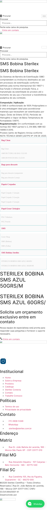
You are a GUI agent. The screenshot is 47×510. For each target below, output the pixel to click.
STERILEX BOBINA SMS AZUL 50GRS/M (17, 266)
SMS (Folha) (6, 246)
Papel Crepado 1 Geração (10, 193)
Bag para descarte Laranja (10, 178)
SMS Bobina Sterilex (10, 253)
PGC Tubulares (6, 217)
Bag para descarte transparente (12, 173)
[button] (23, 15)
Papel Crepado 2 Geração (10, 202)
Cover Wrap (5, 237)
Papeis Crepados (8, 184)
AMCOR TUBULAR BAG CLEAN (14, 153)
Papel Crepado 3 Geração (10, 197)
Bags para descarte (9, 164)
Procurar (4, 19)
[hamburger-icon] (44, 16)
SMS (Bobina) (6, 241)
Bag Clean (5, 140)
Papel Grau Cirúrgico (10, 209)
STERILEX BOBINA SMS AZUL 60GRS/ (16, 261)
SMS (3, 228)
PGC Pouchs (5, 222)
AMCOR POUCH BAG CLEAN (13, 158)
